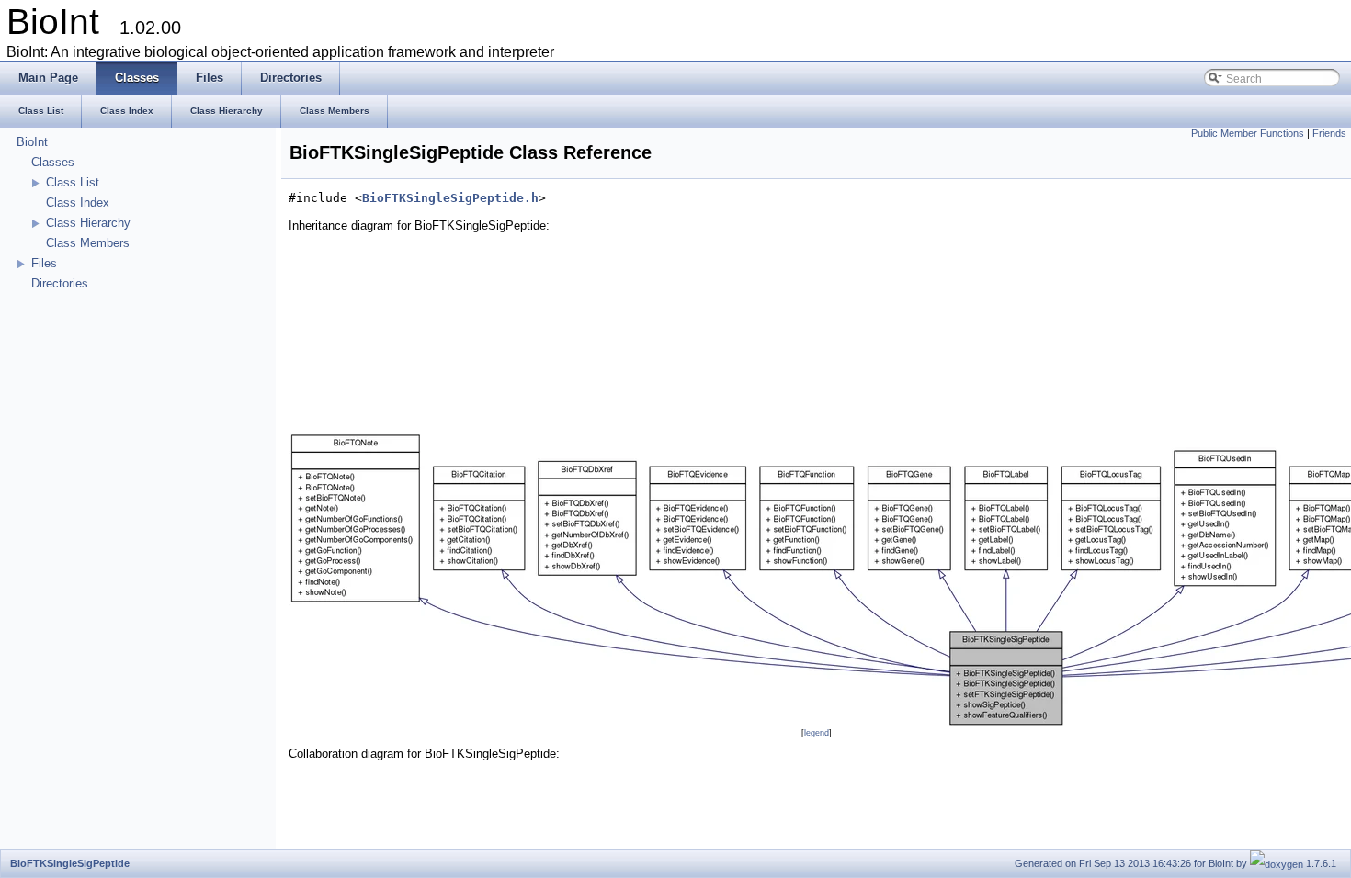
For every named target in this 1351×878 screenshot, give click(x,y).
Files (44, 263)
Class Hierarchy (88, 223)
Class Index (77, 202)
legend (816, 732)
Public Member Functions (1247, 133)
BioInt (32, 142)
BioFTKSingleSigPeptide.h (450, 198)
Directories (59, 283)
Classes (52, 162)
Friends (1329, 133)
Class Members (88, 243)
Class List (72, 182)
